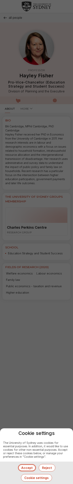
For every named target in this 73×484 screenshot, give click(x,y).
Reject (47, 468)
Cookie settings (36, 478)
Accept (27, 468)
